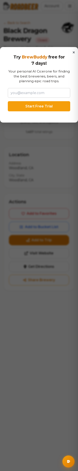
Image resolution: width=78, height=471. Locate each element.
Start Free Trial (39, 106)
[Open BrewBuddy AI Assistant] (68, 461)
